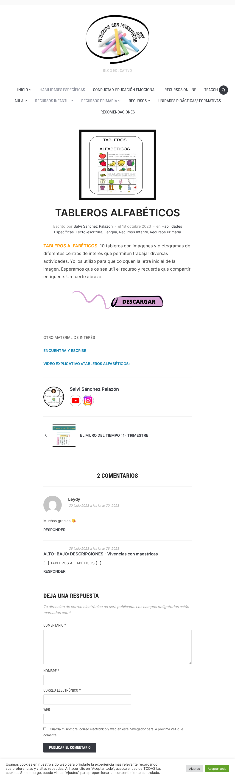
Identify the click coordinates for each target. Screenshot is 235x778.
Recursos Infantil (52, 100)
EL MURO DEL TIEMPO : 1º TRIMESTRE (114, 435)
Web (46, 709)
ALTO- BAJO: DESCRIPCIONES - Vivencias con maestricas (100, 554)
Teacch (211, 89)
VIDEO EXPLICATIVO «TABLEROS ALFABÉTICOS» (87, 363)
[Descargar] (117, 304)
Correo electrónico (62, 690)
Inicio (22, 89)
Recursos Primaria (99, 100)
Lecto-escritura (89, 232)
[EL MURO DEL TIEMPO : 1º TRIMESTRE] (64, 435)
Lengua (110, 232)
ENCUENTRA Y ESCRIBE (64, 350)
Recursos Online (180, 89)
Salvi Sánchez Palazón (93, 226)
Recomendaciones (118, 112)
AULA (18, 100)
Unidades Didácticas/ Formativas (189, 100)
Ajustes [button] (194, 768)
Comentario (54, 625)
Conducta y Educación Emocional (125, 89)
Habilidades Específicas (62, 89)
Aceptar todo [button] (217, 768)
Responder (54, 529)
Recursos (138, 100)
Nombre (51, 671)
